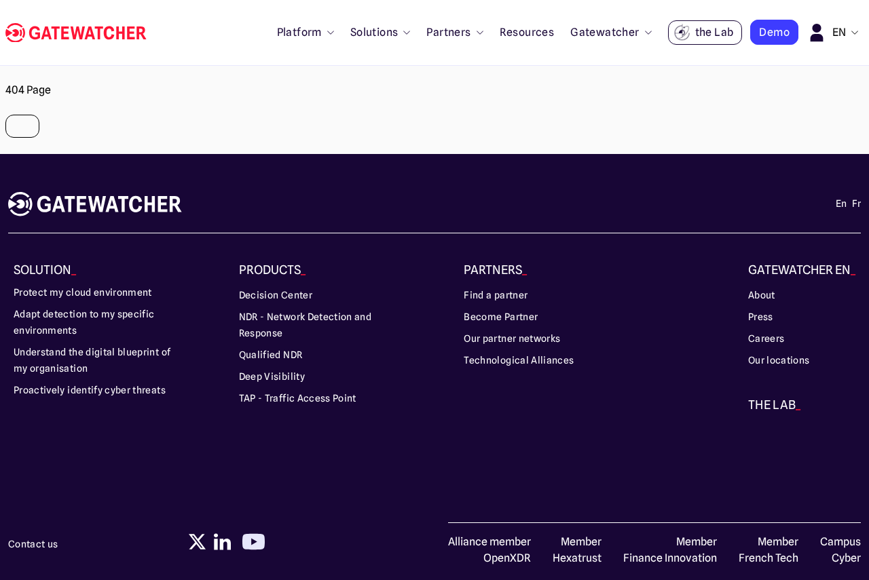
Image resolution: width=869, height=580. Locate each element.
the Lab (714, 32)
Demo (774, 32)
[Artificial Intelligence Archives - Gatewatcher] (81, 33)
